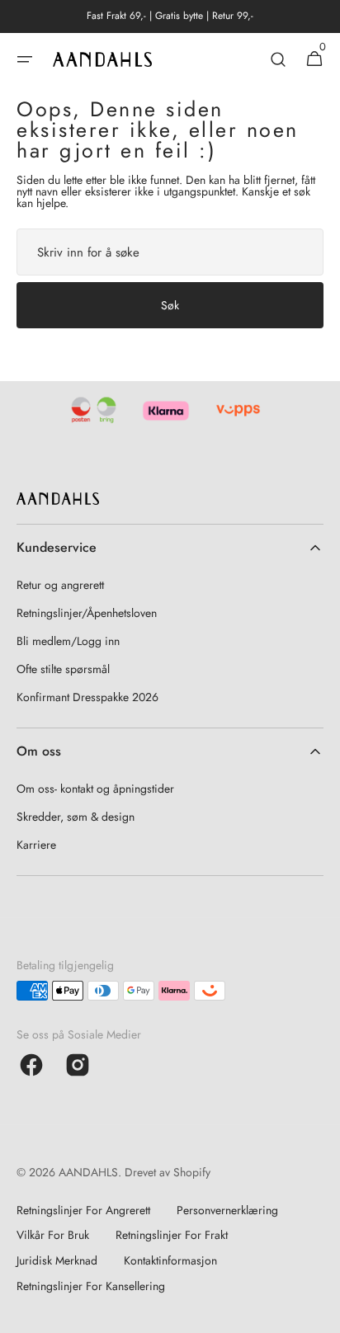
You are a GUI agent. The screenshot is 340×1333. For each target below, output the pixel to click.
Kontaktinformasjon (170, 1260)
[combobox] (170, 252)
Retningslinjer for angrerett (83, 1210)
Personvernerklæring (227, 1210)
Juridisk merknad (57, 1260)
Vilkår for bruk (53, 1235)
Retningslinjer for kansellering (91, 1286)
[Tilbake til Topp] (320, 1313)
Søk (169, 305)
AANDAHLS (88, 1172)
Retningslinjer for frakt (172, 1235)
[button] (25, 59)
